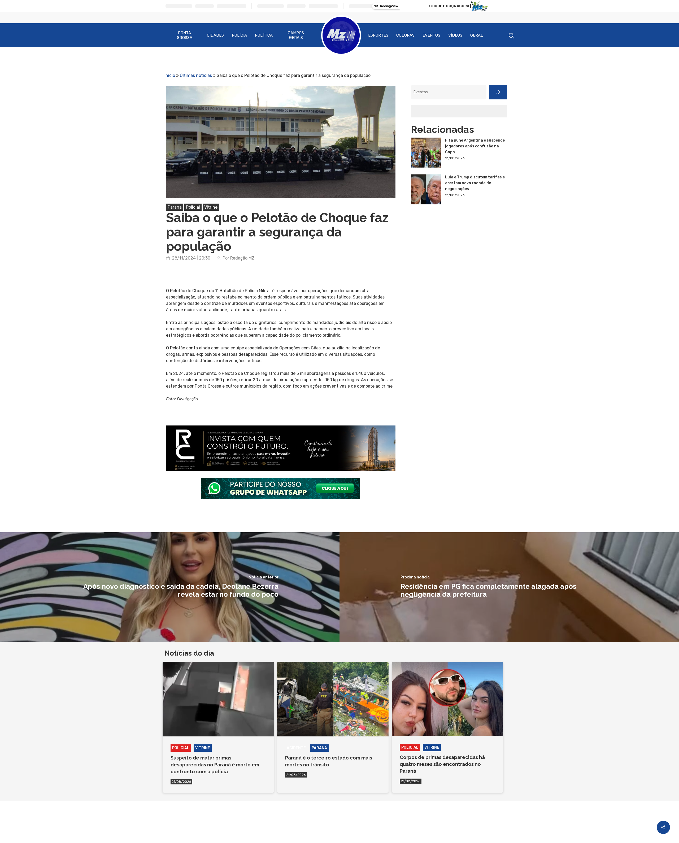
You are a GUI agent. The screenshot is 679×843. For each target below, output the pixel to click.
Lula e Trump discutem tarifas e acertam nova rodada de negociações (475, 183)
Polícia (239, 35)
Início (169, 75)
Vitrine (210, 207)
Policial (193, 207)
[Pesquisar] (498, 92)
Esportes (378, 35)
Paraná (175, 207)
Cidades (215, 35)
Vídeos (455, 35)
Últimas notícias (196, 75)
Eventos (431, 35)
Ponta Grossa (184, 35)
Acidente (296, 748)
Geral (476, 35)
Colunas (405, 35)
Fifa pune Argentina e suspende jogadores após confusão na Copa (475, 146)
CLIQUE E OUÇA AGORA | (450, 6)
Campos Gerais (296, 35)
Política (264, 35)
